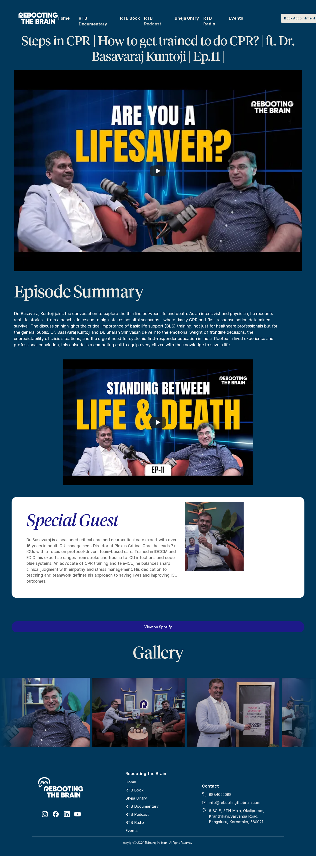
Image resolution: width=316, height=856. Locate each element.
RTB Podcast (137, 814)
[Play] (158, 170)
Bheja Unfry (187, 18)
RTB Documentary (142, 806)
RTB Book (130, 18)
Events (236, 18)
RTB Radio (134, 822)
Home (64, 18)
